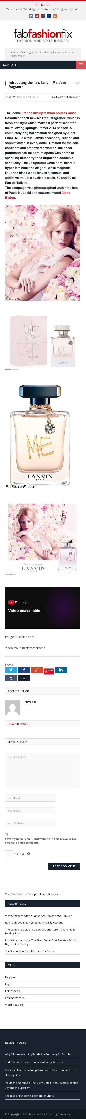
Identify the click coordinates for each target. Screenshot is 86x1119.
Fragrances (73, 96)
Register (10, 977)
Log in (8, 984)
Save (50, 670)
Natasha (13, 96)
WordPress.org (14, 1004)
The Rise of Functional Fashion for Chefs (29, 951)
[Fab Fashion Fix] (43, 35)
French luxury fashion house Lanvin (49, 113)
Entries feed (12, 991)
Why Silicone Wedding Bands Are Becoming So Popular (42, 9)
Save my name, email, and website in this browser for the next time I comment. (40, 841)
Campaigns (58, 96)
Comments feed (15, 998)
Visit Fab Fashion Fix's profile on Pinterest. (32, 894)
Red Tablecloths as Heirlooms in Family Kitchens (34, 922)
